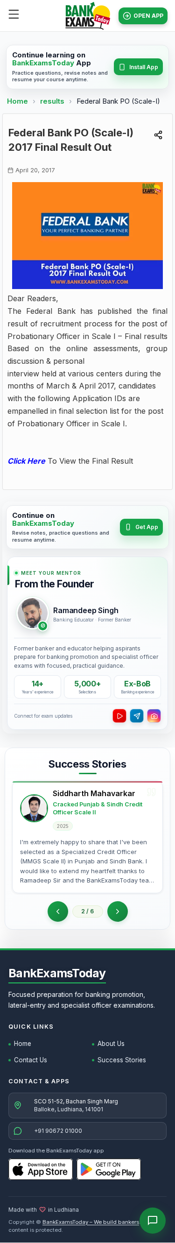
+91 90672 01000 (58, 1130)
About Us (111, 1043)
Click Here (26, 461)
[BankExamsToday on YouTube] (119, 716)
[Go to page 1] (58, 911)
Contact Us (30, 1060)
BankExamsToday (57, 973)
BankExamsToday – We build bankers (90, 1222)
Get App (146, 526)
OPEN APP (148, 15)
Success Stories (122, 1060)
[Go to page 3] (117, 911)
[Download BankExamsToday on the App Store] (40, 1169)
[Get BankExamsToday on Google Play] (109, 1169)
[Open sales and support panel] (153, 1221)
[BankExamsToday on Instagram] (154, 716)
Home (17, 101)
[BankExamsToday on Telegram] (137, 716)
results (53, 101)
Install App (143, 67)
